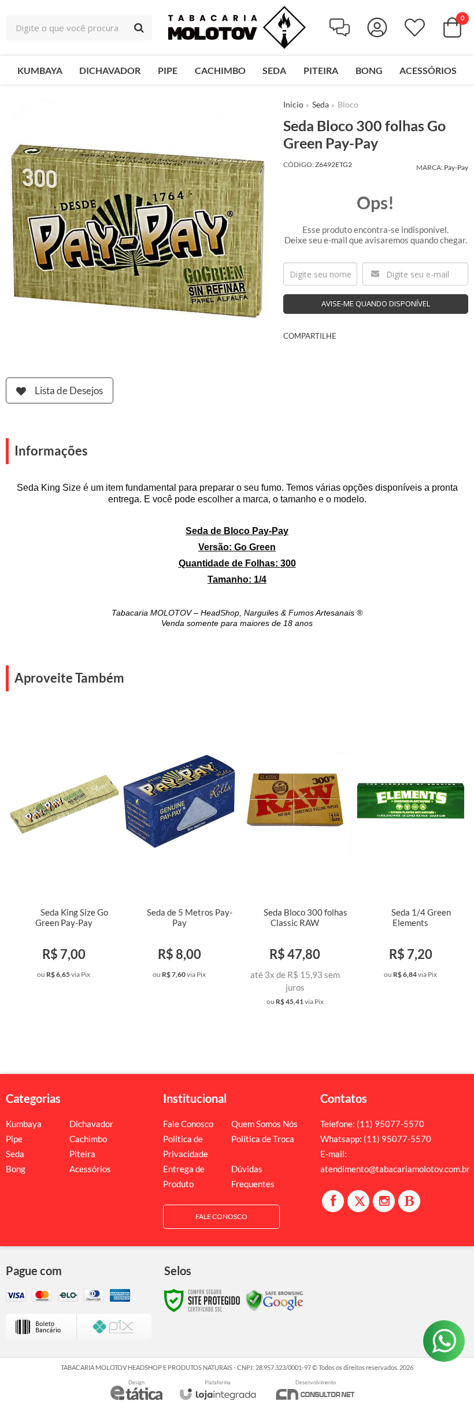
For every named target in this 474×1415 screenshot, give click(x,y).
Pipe (14, 1139)
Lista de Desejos (69, 390)
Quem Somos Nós (264, 1123)
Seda (320, 104)
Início (293, 104)
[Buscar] (139, 27)
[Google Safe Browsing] (274, 1299)
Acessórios (90, 1169)
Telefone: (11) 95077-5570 (372, 1123)
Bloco (348, 104)
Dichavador (91, 1123)
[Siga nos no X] (358, 1201)
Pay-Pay (456, 167)
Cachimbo (88, 1139)
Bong (15, 1169)
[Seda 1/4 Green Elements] (410, 850)
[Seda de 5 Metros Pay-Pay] (179, 850)
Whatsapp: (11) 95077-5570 (375, 1139)
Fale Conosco (188, 1123)
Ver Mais (81, 974)
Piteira (82, 1154)
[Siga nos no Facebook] (333, 1201)
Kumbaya (24, 1123)
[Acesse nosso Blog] (409, 1201)
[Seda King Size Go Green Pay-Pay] (63, 850)
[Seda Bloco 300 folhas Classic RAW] (295, 864)
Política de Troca (262, 1139)
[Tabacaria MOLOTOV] (237, 27)
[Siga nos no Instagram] (383, 1201)
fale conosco (221, 1216)
